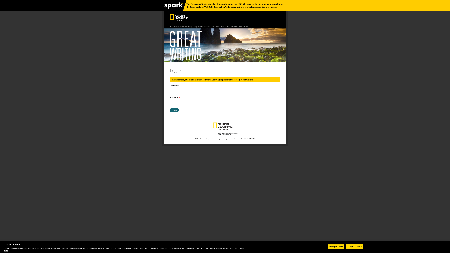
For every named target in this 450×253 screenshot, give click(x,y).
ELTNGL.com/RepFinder (220, 7)
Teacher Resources (239, 26)
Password (175, 97)
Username (175, 85)
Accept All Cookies (354, 247)
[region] (225, 247)
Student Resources (220, 26)
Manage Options (336, 247)
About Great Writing (183, 26)
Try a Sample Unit (202, 26)
